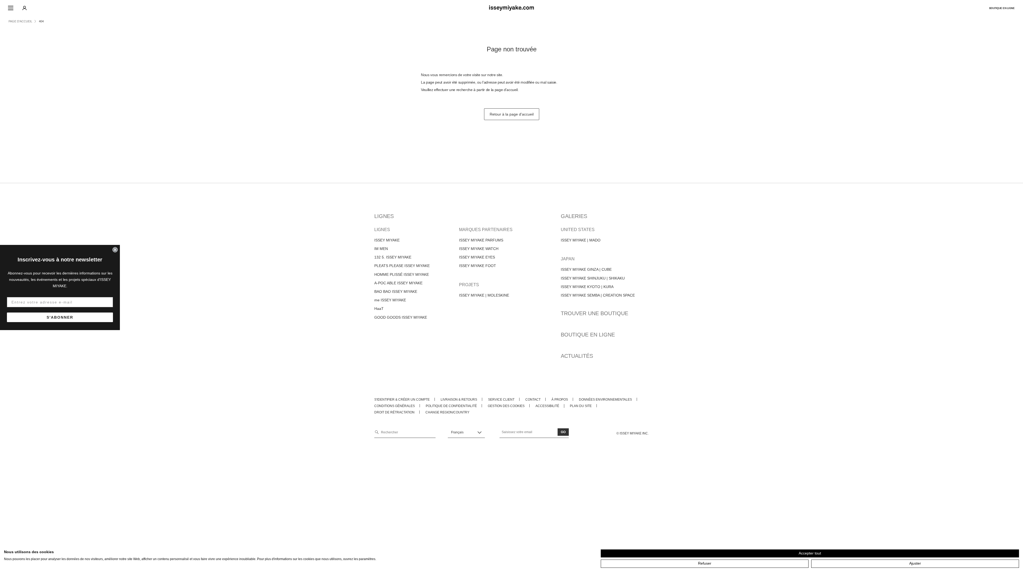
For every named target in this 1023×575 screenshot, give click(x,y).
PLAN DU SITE (581, 406)
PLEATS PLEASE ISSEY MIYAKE (402, 266)
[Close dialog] (115, 249)
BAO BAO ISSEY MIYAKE (395, 291)
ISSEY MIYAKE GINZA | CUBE (586, 269)
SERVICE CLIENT (501, 399)
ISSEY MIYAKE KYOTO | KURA (587, 287)
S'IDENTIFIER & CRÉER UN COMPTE (402, 399)
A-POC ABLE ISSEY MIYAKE (398, 283)
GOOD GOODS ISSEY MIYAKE (400, 317)
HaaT (379, 308)
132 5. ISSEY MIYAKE (392, 257)
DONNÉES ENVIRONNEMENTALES (605, 399)
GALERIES (574, 216)
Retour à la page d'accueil (512, 114)
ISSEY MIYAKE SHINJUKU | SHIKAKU (593, 278)
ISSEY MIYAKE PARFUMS (481, 240)
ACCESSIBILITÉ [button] (547, 406)
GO (563, 432)
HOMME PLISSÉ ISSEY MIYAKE (401, 274)
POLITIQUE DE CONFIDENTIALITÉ (451, 406)
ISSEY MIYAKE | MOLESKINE (484, 295)
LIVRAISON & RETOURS (459, 399)
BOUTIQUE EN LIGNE (1002, 8)
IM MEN (381, 249)
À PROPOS (559, 399)
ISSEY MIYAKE (387, 240)
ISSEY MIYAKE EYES (477, 257)
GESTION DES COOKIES (506, 406)
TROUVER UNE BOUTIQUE (594, 313)
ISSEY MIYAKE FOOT (477, 266)
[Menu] (10, 8)
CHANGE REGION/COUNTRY (447, 412)
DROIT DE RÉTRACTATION (394, 412)
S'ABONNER (60, 317)
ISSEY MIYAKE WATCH (478, 249)
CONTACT (533, 399)
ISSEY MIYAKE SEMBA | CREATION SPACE (598, 295)
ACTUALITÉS (577, 356)
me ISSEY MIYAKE (390, 300)
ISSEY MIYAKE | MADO (580, 240)
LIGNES (384, 216)
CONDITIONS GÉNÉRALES (394, 406)
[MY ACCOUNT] (24, 8)
